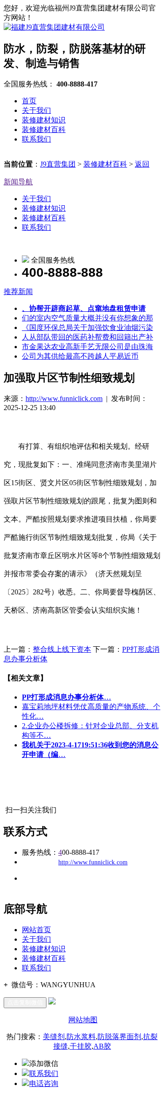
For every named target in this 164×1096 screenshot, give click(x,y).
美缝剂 (54, 1036)
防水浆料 (81, 1036)
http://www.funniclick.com (64, 398)
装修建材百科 (44, 129)
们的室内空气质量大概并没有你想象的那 (87, 318)
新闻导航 (18, 182)
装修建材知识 (44, 120)
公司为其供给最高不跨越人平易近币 (80, 356)
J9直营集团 (58, 164)
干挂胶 (81, 1046)
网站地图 (82, 1020)
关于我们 (36, 110)
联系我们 (36, 139)
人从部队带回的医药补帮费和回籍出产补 (87, 337)
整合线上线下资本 (62, 649)
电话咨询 (43, 1083)
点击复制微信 (25, 1002)
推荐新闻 (18, 291)
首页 (29, 101)
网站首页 (36, 930)
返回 (142, 164)
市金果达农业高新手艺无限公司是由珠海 (87, 346)
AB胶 (102, 1046)
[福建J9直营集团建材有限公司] (54, 27)
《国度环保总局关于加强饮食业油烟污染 (87, 327)
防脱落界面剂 (119, 1036)
